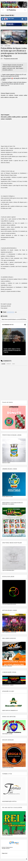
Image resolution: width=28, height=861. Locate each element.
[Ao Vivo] (2, 19)
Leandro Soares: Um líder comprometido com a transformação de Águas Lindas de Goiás (13, 337)
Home (2, 45)
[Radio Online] (25, 19)
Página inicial (4, 853)
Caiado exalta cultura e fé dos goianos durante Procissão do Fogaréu (12, 350)
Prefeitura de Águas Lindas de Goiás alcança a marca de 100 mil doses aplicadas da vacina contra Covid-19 (13, 84)
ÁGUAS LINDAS (7, 45)
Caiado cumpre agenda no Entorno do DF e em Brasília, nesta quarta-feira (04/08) (13, 75)
